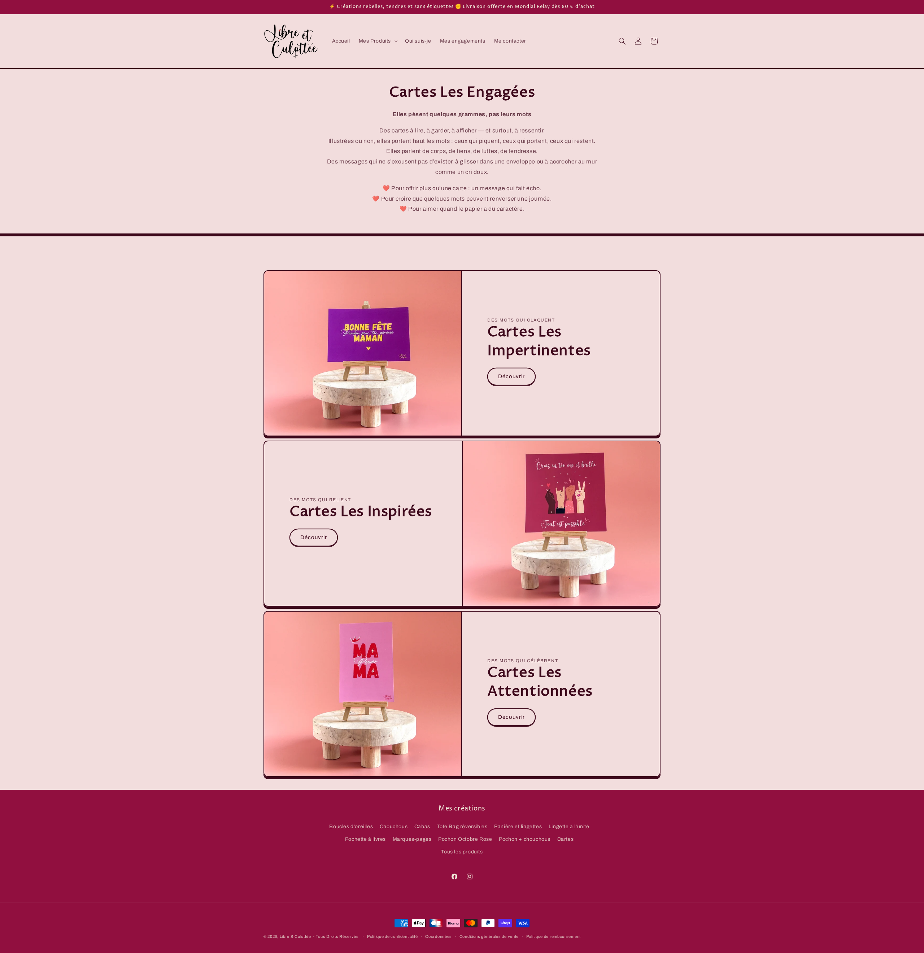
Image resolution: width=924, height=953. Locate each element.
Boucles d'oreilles (351, 826)
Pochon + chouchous (524, 838)
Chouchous (393, 826)
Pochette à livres (365, 838)
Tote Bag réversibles (462, 826)
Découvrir (511, 376)
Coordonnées (438, 936)
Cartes (565, 838)
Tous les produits (462, 851)
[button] (377, 41)
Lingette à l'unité (569, 826)
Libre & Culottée (295, 936)
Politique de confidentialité (392, 936)
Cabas (422, 826)
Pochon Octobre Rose (465, 838)
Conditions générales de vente (489, 936)
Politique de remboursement (553, 936)
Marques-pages (412, 838)
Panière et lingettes (518, 826)
